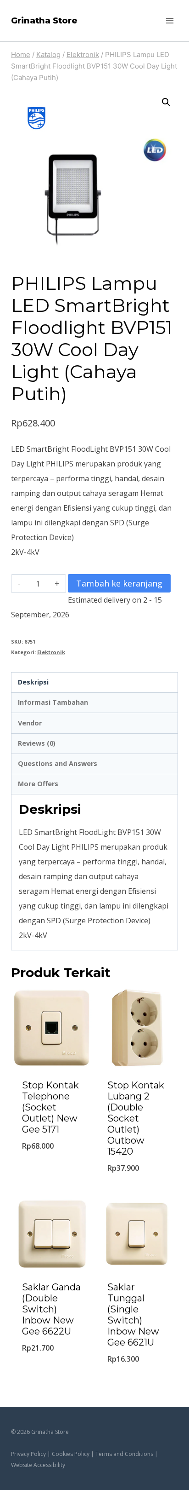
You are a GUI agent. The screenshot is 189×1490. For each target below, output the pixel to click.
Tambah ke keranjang (119, 583)
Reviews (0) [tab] (37, 743)
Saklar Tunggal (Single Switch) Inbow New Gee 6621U (133, 1315)
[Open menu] (169, 20)
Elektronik (51, 652)
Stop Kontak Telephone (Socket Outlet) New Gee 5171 (50, 1107)
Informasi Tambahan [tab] (53, 702)
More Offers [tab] (38, 783)
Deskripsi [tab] (33, 682)
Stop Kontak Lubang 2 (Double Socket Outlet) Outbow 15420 (135, 1118)
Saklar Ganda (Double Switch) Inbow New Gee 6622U (51, 1309)
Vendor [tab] (30, 723)
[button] (166, 102)
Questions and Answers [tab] (57, 763)
